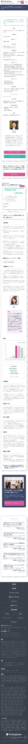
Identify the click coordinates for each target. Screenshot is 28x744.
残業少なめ (18, 727)
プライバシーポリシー (7, 617)
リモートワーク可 (16, 730)
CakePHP (22, 692)
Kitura (11, 698)
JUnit (16, 713)
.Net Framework (11, 695)
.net (21, 691)
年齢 (10, 720)
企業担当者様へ (14, 621)
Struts (10, 700)
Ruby (5, 627)
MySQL (6, 704)
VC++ (12, 691)
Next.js (13, 700)
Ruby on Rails (4, 695)
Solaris (5, 703)
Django (18, 697)
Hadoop (2, 710)
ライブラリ (17, 700)
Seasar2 (23, 694)
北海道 (5, 675)
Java (8, 627)
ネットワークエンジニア (14, 634)
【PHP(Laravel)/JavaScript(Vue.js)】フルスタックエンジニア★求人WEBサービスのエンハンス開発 (14, 555)
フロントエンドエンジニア (6, 633)
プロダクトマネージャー (5, 652)
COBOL (20, 689)
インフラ (22, 703)
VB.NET (20, 698)
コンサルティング (15, 665)
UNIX (2, 703)
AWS (25, 627)
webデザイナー (21, 654)
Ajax (6, 701)
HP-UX (11, 703)
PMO (12, 652)
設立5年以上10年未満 (10, 724)
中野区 (4, 680)
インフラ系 (6, 647)
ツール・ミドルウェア (18, 707)
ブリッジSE (21, 652)
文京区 (24, 677)
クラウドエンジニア (16, 648)
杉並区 (7, 680)
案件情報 (14, 584)
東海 (3, 681)
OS (15, 701)
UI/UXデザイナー (10, 655)
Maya (21, 713)
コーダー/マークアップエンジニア (11, 645)
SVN (24, 709)
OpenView (3, 713)
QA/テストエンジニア (16, 633)
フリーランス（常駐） (5, 670)
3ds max (2, 709)
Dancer (14, 697)
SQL (5, 691)
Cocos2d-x (13, 709)
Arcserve (9, 711)
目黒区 (15, 678)
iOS (18, 703)
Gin (1, 698)
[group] (14, 197)
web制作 (10, 664)
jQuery (22, 700)
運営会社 (7, 613)
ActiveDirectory (21, 710)
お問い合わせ (20, 617)
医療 (10, 665)
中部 (6, 681)
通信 (9, 662)
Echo (4, 698)
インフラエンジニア (4, 634)
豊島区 (11, 680)
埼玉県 (22, 675)
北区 (7, 677)
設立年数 (23, 723)
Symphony (9, 692)
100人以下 (3, 723)
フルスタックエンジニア (8, 30)
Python (12, 627)
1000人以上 (18, 723)
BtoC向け (5, 730)
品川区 (12, 678)
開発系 (2, 641)
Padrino (6, 697)
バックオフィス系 (17, 655)
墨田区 (5, 678)
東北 (9, 675)
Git (18, 713)
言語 (2, 687)
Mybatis (11, 710)
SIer (6, 662)
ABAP (24, 689)
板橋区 (14, 680)
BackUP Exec (3, 711)
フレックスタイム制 (4, 720)
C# (4, 689)
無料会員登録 (14, 609)
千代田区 (10, 677)
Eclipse (17, 709)
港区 (17, 677)
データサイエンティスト (7, 651)
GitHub (21, 709)
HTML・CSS (6, 687)
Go (7, 688)
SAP (16, 714)
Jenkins (7, 713)
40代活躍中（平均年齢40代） (16, 721)
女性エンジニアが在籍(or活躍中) (15, 728)
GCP (10, 706)
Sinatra (2, 697)
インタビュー (14, 601)
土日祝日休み (5, 728)
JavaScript (12, 687)
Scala (22, 688)
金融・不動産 (21, 664)
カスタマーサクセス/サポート (11, 657)
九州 (11, 681)
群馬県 (18, 675)
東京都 (4, 41)
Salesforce (12, 714)
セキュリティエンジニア (7, 648)
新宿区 (20, 677)
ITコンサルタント (17, 649)
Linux (2, 628)
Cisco (2, 707)
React (12, 701)
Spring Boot (11, 262)
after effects (7, 709)
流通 (8, 665)
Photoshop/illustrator (5, 714)
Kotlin (9, 628)
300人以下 (8, 723)
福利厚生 (13, 727)
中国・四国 (15, 681)
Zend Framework (15, 692)
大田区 (18, 678)
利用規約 (20, 613)
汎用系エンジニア (14, 642)
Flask (22, 697)
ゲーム (4, 664)
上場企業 (12, 725)
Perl (2, 688)
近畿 (9, 681)
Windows (18, 701)
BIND (22, 704)
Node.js (2, 701)
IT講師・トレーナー (6, 654)
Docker (16, 706)
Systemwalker (14, 711)
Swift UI (6, 700)
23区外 (18, 680)
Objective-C (11, 688)
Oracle (2, 704)
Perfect (7, 698)
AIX (8, 703)
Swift (6, 628)
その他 (9, 704)
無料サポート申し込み (14, 597)
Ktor (24, 698)
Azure (21, 627)
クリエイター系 (14, 654)
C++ (2, 689)
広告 (7, 664)
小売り (5, 665)
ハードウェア (15, 664)
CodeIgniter (8, 694)
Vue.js (24, 695)
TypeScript (17, 627)
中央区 (14, 677)
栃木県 (15, 675)
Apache (16, 704)
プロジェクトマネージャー (6, 635)
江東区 (8, 678)
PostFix (2, 706)
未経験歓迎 (10, 730)
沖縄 (19, 681)
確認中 (2, 675)
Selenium (12, 713)
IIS (19, 704)
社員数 (24, 721)
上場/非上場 (7, 725)
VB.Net (9, 689)
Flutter (2, 700)
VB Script (14, 689)
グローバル (22, 725)
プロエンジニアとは (14, 592)
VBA (6, 689)
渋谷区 (7, 41)
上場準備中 (17, 725)
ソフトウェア (19, 662)
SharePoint (20, 714)
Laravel (16, 695)
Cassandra (7, 710)
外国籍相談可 (8, 727)
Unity (24, 707)
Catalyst (10, 697)
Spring (5, 262)
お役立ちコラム (14, 605)
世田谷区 (22, 678)
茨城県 (12, 675)
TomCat (15, 710)
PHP (2, 627)
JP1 (19, 711)
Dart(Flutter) (16, 691)
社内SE (23, 655)
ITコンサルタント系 (9, 649)
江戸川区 (22, 680)
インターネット (13, 662)
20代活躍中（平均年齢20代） (17, 720)
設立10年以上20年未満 (19, 724)
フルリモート (23, 681)
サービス (2, 662)
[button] (9, 211)
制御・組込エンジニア (7, 644)
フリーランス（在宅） (14, 670)
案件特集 (14, 588)
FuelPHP (3, 694)
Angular (20, 695)
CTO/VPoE (16, 652)
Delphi (2, 691)
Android (15, 703)
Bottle (25, 697)
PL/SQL (8, 691)
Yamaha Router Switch (8, 707)
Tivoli (22, 711)
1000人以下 (13, 723)
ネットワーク (21, 706)
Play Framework (14, 694)
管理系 (14, 651)
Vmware (6, 706)
